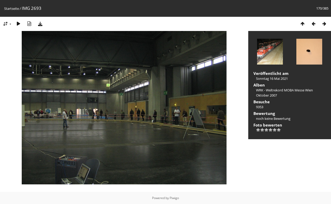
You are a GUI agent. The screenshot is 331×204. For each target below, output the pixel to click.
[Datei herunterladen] (40, 24)
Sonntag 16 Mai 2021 (272, 78)
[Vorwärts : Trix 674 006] (324, 24)
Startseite (11, 8)
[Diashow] (18, 24)
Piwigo (174, 198)
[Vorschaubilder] (302, 24)
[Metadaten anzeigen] (29, 24)
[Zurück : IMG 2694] (313, 24)
